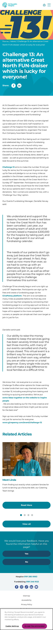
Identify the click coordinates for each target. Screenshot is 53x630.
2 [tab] (25, 515)
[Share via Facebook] (13, 85)
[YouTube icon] (36, 587)
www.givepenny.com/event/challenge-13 (22, 422)
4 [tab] (32, 515)
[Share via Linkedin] (19, 85)
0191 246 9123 (32, 581)
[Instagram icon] (21, 587)
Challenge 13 (8, 167)
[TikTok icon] (26, 587)
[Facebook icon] (16, 587)
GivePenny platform (12, 296)
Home (5, 41)
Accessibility (26, 600)
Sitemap (26, 596)
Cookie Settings (12, 626)
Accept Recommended (34, 626)
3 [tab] (28, 515)
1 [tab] (21, 515)
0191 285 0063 (30, 576)
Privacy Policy (26, 604)
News (13, 41)
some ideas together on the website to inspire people (24, 399)
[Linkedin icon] (31, 587)
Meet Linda (9, 479)
